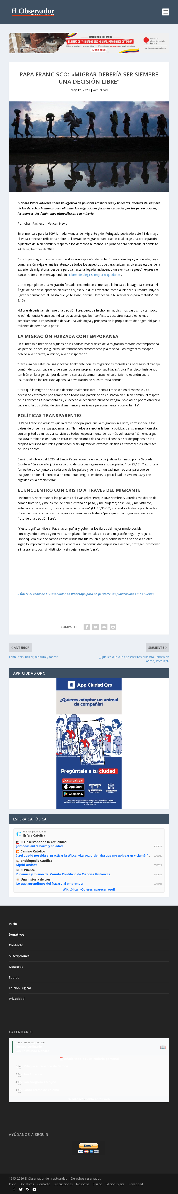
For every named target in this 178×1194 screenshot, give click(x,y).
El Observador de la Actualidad (44, 842)
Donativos (16, 934)
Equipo (14, 977)
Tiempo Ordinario (28, 1046)
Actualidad (100, 90)
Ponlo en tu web (97, 1099)
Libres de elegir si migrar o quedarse (94, 275)
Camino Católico (33, 851)
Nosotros (16, 967)
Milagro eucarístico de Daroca (45, 1066)
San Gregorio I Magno (39, 1082)
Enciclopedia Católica (36, 861)
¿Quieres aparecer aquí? (97, 889)
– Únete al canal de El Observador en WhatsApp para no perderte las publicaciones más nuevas (86, 594)
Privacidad (17, 999)
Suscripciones (19, 956)
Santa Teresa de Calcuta (41, 1090)
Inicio (13, 924)
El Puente (28, 870)
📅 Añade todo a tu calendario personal (89, 1059)
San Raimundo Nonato (32, 1051)
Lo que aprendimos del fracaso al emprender (50, 883)
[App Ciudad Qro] (89, 743)
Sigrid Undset (26, 865)
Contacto (16, 945)
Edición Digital (20, 988)
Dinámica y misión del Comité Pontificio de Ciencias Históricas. (63, 874)
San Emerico (32, 1074)
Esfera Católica (34, 835)
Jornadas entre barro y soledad (39, 846)
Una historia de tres (35, 879)
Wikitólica (70, 889)
